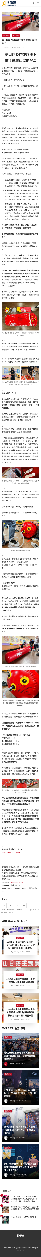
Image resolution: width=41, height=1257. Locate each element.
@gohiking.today (17, 882)
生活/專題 (6, 35)
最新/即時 (16, 35)
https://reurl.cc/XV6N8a (11, 852)
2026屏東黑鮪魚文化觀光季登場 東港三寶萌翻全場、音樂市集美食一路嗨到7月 (20, 1056)
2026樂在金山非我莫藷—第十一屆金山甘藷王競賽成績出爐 (20, 980)
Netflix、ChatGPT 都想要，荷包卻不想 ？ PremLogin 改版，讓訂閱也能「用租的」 (20, 945)
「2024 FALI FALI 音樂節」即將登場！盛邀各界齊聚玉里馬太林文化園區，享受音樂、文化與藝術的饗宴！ (24, 1198)
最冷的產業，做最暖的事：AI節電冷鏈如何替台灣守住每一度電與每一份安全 (20, 1130)
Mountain (4, 912)
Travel (11, 912)
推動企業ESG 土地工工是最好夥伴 (23, 1217)
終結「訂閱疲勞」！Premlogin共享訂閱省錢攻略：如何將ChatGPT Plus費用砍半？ (20, 1167)
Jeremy (16, 952)
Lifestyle (19, 909)
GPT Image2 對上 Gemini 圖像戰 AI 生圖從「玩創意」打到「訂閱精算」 (20, 1093)
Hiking (3, 909)
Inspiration (10, 909)
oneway (16, 1019)
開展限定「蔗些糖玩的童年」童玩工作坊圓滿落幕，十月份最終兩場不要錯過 (25, 1208)
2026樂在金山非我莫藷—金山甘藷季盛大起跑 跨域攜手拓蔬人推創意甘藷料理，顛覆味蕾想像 (20, 1012)
